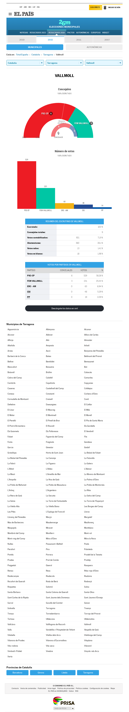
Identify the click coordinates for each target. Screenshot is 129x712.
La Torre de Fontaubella (56, 501)
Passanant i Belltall (54, 544)
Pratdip (87, 560)
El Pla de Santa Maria (93, 420)
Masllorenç (89, 522)
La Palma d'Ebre (91, 479)
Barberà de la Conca (17, 356)
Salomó (49, 587)
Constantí (50, 394)
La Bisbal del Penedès (17, 458)
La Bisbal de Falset (92, 453)
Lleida (64, 672)
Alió (47, 340)
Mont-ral (88, 533)
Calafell (49, 378)
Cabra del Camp (15, 378)
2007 (107, 39)
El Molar (11, 415)
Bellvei (10, 361)
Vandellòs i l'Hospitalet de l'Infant (60, 630)
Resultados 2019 (57, 33)
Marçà (49, 517)
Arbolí (86, 345)
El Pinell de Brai (53, 420)
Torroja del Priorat (92, 613)
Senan (87, 603)
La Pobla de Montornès (94, 485)
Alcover (11, 335)
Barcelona (17, 672)
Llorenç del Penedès (17, 517)
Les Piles (11, 512)
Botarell (11, 372)
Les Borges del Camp (93, 506)
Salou (86, 587)
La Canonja (51, 458)
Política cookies (82, 688)
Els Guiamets (13, 431)
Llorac (87, 512)
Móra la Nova (90, 538)
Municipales (35, 47)
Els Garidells (89, 426)
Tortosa (11, 619)
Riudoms (88, 576)
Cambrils (11, 383)
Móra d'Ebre (51, 538)
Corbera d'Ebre (91, 394)
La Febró (11, 463)
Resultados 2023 (38, 33)
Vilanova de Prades (16, 640)
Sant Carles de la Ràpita (18, 597)
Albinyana (50, 329)
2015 (50, 39)
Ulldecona (50, 619)
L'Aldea (49, 469)
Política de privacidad (65, 688)
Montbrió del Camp (16, 533)
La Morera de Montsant (94, 474)
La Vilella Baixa (52, 506)
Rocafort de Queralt (16, 581)
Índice (71, 691)
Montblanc (88, 528)
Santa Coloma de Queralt (57, 592)
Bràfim (49, 372)
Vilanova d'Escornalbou (56, 640)
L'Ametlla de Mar (53, 474)
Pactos (70, 33)
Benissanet (89, 361)
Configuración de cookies (99, 688)
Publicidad (42, 688)
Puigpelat (12, 565)
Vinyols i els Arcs (91, 651)
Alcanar (87, 329)
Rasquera (88, 565)
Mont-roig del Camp (16, 538)
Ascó (48, 351)
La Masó (11, 474)
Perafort (11, 549)
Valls (10, 630)
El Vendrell (88, 431)
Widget (105, 33)
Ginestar (49, 447)
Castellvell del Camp (55, 388)
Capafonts (50, 383)
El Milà (87, 410)
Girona (41, 672)
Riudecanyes (13, 576)
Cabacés (88, 372)
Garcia (10, 447)
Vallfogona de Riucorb (55, 624)
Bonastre (50, 367)
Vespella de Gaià (91, 630)
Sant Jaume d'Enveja (93, 597)
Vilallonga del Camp (93, 635)
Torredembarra (53, 613)
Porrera (49, 554)
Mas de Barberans (16, 522)
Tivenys (87, 608)
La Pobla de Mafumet (17, 485)
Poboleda (88, 549)
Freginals (50, 442)
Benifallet (50, 361)
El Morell (88, 415)
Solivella (11, 608)
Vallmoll (87, 624)
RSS (76, 691)
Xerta (10, 656)
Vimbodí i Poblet (15, 651)
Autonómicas (94, 47)
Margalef (88, 517)
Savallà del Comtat (54, 603)
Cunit (86, 399)
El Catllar (88, 404)
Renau (10, 571)
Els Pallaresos (52, 431)
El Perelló (12, 420)
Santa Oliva (89, 592)
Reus (48, 571)
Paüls (86, 544)
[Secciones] (10, 14)
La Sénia (11, 501)
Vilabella (11, 635)
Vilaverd (87, 646)
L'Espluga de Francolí (55, 512)
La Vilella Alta (14, 506)
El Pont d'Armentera (16, 426)
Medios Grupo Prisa (64, 708)
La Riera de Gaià (15, 495)
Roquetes (12, 587)
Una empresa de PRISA (63, 700)
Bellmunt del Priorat (93, 356)
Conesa (11, 394)
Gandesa (88, 442)
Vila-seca (50, 646)
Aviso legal (52, 688)
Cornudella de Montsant (18, 399)
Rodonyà (88, 581)
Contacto (15, 688)
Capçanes (88, 383)
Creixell (49, 399)
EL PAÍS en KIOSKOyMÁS (57, 691)
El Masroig (50, 410)
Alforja (10, 340)
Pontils (11, 554)
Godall (87, 447)
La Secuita (50, 495)
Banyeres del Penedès (94, 351)
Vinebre (49, 651)
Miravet (49, 528)
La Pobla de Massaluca (56, 485)
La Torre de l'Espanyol (94, 501)
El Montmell (51, 415)
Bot (85, 367)
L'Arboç (11, 490)
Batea (48, 356)
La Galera (88, 463)
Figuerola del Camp (54, 436)
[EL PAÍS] (24, 14)
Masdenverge (52, 522)
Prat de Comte (52, 560)
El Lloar (11, 410)
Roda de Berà (52, 581)
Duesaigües (51, 404)
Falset (10, 436)
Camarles (88, 378)
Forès (10, 442)
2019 (21, 39)
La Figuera (50, 463)
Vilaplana (88, 640)
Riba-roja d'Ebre (91, 571)
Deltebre (11, 404)
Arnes (10, 351)
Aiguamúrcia (13, 329)
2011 (78, 39)
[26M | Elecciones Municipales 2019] (64, 24)
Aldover (49, 335)
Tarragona (50, 608)
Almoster (88, 340)
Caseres (11, 388)
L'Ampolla (12, 479)
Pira (48, 549)
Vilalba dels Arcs (53, 635)
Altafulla (11, 345)
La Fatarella (89, 458)
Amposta (50, 345)
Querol (49, 565)
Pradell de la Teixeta (93, 554)
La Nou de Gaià (52, 479)
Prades (11, 560)
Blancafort (12, 367)
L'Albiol (11, 469)
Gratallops (12, 453)
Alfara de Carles (91, 335)
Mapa (113, 688)
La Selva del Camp (92, 495)
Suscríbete (95, 7)
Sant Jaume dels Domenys (58, 597)
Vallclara (11, 624)
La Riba (87, 490)
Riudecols (50, 576)
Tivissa (11, 613)
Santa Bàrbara (14, 592)
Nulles (10, 544)
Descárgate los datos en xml (64, 308)
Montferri (50, 533)
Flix (85, 436)
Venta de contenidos (28, 688)
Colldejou (88, 388)
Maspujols (12, 528)
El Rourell (50, 426)
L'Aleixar (88, 469)
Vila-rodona (13, 646)
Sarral (10, 603)
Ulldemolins (89, 619)
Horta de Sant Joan (54, 453)
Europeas (96, 33)
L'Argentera (51, 490)
